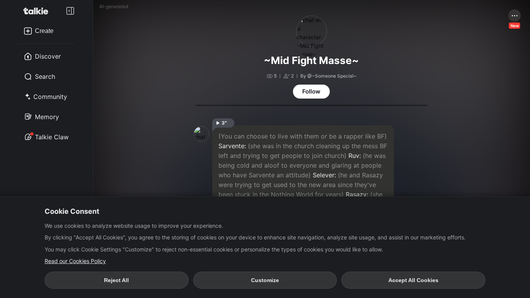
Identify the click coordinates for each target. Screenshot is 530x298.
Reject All (116, 280)
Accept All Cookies (413, 280)
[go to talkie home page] (38, 11)
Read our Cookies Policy (75, 261)
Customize (265, 280)
